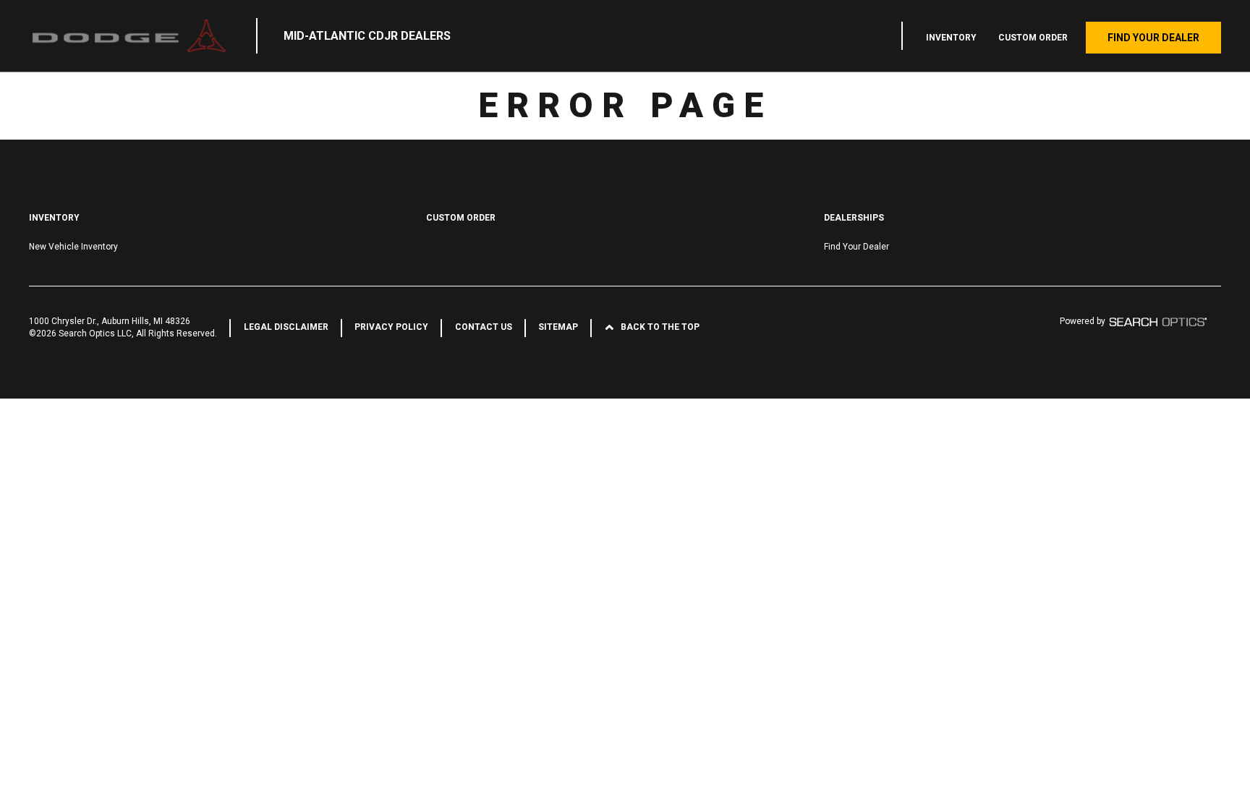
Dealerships (854, 218)
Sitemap (558, 327)
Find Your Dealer (1153, 37)
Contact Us (483, 327)
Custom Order (1033, 38)
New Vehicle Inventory (73, 247)
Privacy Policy (391, 327)
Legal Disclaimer (286, 327)
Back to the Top (660, 327)
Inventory (951, 38)
